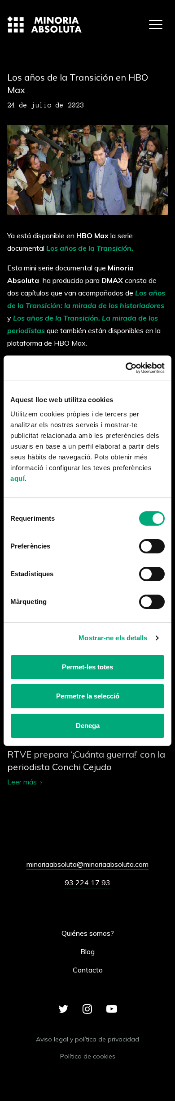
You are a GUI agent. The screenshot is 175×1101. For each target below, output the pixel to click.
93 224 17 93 (87, 882)
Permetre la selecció (87, 696)
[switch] (152, 546)
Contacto (88, 969)
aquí (17, 478)
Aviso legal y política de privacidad (87, 1039)
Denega (88, 725)
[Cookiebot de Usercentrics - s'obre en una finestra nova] (126, 368)
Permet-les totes (87, 667)
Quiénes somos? (87, 933)
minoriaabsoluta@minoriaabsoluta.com (87, 864)
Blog (87, 951)
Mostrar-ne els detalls (113, 638)
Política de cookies (87, 1056)
